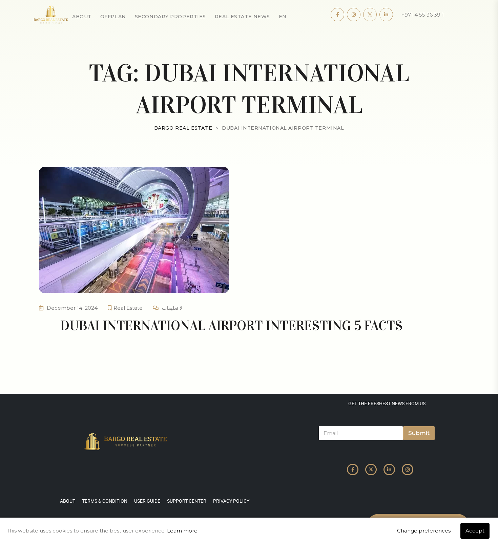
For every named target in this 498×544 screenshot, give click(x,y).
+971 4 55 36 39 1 (422, 15)
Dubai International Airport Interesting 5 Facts (231, 325)
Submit (419, 433)
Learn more (182, 530)
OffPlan (113, 17)
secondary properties (170, 17)
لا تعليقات (172, 308)
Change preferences (424, 530)
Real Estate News (242, 17)
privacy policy (231, 501)
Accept (474, 530)
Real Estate (128, 308)
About (81, 17)
